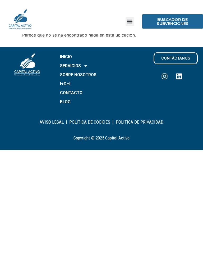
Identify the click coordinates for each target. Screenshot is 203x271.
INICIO (66, 56)
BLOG (65, 101)
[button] (130, 21)
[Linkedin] (179, 76)
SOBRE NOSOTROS (78, 74)
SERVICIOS (70, 65)
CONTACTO (71, 92)
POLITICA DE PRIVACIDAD (139, 122)
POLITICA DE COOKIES (89, 122)
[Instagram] (164, 76)
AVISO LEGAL (52, 122)
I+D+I (65, 83)
